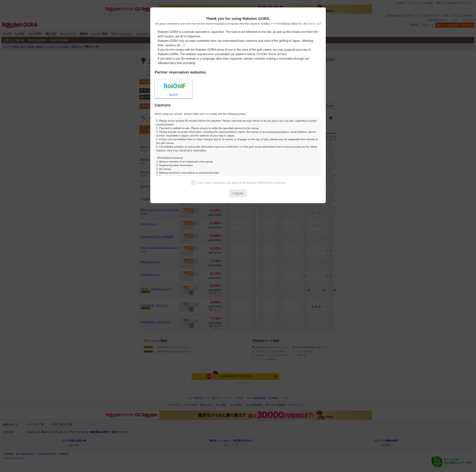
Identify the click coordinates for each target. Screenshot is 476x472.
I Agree (238, 193)
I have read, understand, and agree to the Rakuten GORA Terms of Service (241, 182)
